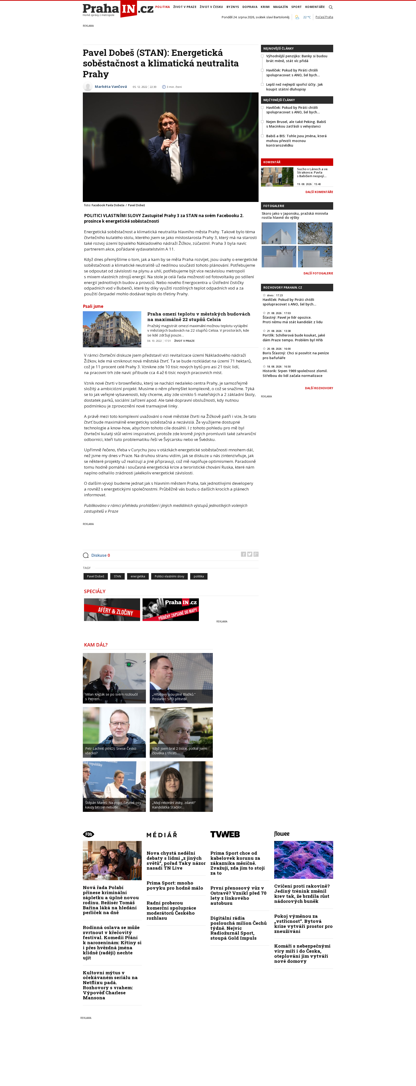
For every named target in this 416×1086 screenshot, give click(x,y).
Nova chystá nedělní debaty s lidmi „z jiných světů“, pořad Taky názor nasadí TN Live (176, 860)
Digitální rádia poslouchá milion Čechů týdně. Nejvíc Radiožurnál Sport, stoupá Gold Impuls (238, 928)
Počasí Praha (324, 17)
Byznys (233, 7)
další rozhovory (319, 388)
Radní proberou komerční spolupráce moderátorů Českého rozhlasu (171, 910)
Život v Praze (185, 7)
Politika (162, 7)
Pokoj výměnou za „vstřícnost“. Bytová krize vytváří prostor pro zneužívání (303, 923)
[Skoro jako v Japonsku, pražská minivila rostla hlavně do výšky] (279, 232)
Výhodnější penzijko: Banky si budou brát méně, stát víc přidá (296, 58)
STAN (117, 576)
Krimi (265, 7)
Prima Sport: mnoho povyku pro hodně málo (175, 885)
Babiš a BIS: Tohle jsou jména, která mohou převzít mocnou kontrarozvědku (296, 141)
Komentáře (315, 7)
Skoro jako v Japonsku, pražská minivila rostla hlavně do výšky (295, 215)
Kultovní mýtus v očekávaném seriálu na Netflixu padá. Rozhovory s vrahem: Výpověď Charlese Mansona (110, 985)
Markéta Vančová (111, 86)
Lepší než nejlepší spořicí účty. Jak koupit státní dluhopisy (294, 86)
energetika (138, 576)
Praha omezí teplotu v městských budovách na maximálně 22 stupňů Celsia (198, 316)
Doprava (250, 7)
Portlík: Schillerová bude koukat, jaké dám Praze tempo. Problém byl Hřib (294, 337)
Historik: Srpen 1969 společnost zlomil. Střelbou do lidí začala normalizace (295, 373)
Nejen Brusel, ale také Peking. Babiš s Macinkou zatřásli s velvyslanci (296, 124)
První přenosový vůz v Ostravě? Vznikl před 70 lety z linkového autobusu (238, 895)
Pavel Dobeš (95, 576)
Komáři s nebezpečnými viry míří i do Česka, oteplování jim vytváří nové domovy (302, 953)
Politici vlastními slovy (169, 576)
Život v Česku (211, 7)
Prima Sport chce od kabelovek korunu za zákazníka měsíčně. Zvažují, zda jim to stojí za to (237, 863)
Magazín (280, 7)
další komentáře (319, 192)
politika (199, 576)
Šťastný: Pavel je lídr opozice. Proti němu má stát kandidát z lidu (293, 319)
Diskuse (100, 555)
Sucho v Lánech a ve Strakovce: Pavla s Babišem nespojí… (312, 172)
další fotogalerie (318, 273)
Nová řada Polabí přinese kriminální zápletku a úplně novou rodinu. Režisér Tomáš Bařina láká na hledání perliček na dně (111, 899)
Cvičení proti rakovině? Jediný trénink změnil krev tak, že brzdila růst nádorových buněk (302, 893)
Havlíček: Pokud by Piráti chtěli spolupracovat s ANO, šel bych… (293, 72)
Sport (296, 7)
